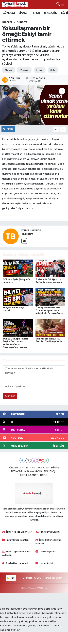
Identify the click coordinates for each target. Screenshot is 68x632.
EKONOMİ (16, 471)
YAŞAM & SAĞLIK (33, 471)
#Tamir (39, 70)
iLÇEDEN (44, 475)
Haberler (7, 22)
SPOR (36, 13)
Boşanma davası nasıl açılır (16, 625)
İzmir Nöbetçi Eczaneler (19, 532)
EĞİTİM (55, 467)
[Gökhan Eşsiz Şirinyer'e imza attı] (18, 268)
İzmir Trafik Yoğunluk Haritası (48, 542)
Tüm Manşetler (47, 551)
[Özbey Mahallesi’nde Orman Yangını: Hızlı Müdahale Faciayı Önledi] (50, 296)
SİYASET (24, 13)
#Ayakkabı (23, 70)
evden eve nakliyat (39, 617)
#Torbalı (8, 70)
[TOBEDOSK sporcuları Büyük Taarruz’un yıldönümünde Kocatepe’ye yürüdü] (18, 327)
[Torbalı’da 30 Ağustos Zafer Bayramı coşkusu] (50, 268)
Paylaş (10, 129)
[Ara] (58, 4)
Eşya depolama (47, 608)
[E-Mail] (24, 241)
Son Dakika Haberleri (17, 563)
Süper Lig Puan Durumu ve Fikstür (16, 553)
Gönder (10, 396)
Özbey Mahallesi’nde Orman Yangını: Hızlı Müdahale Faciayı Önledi (49, 310)
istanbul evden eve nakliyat (25, 613)
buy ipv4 (29, 621)
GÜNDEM (8, 13)
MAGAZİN (50, 13)
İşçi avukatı (39, 625)
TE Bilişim (42, 588)
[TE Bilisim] (11, 236)
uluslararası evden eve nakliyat (18, 608)
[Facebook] (22, 460)
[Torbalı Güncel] (15, 4)
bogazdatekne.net (54, 613)
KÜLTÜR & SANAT (29, 475)
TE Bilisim (27, 233)
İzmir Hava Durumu (50, 532)
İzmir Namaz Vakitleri (18, 540)
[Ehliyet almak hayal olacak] (18, 296)
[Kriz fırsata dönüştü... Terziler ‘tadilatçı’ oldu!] (50, 327)
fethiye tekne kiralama (14, 617)
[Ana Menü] (63, 4)
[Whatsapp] (46, 460)
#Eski (52, 70)
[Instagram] (34, 460)
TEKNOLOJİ (49, 471)
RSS (12, 578)
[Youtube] (40, 460)
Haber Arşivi (46, 563)
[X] (28, 460)
